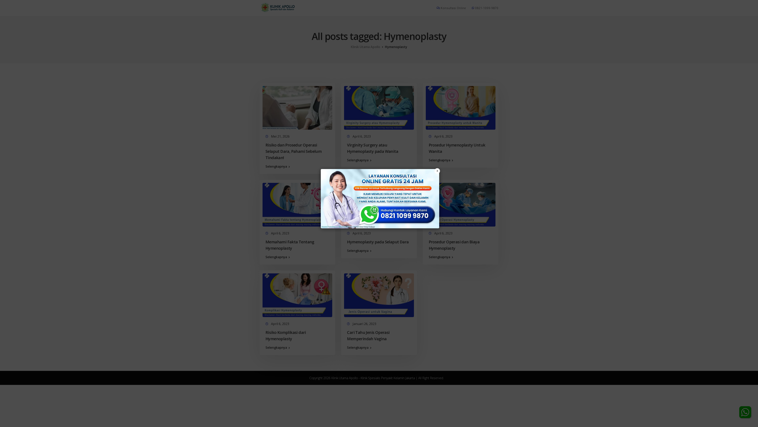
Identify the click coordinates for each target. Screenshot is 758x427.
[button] (379, 213)
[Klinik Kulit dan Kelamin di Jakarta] (380, 198)
